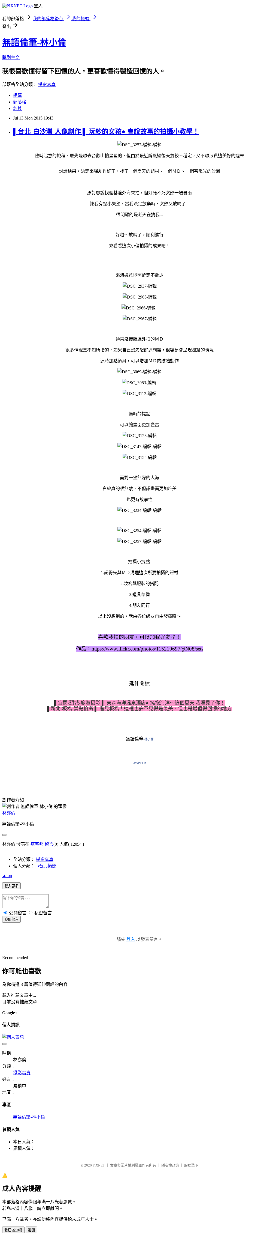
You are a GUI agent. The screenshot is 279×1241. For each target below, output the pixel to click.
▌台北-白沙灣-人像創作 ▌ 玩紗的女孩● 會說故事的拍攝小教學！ (106, 131)
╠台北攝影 (46, 866)
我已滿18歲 (13, 1230)
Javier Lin (139, 763)
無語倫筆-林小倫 (34, 42)
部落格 (19, 102)
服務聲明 (191, 1165)
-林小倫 (148, 739)
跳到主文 (11, 57)
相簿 (17, 95)
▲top (7, 875)
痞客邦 (37, 844)
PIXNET (99, 1165)
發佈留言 (11, 919)
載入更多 (11, 886)
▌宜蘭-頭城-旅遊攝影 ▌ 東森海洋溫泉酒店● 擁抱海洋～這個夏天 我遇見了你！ (139, 703)
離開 (31, 1230)
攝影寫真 (47, 84)
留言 (49, 844)
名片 (17, 108)
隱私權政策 (170, 1165)
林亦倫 (8, 813)
